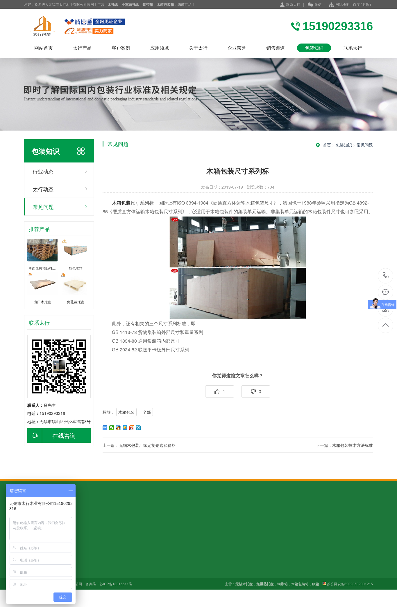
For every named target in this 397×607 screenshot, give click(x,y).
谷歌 (365, 4)
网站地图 (342, 4)
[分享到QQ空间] (125, 427)
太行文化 (153, 563)
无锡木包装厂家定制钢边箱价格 (147, 445)
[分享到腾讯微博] (138, 427)
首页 (327, 145)
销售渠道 (275, 47)
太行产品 (82, 47)
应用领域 (159, 47)
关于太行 (198, 47)
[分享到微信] (111, 427)
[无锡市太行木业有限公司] (88, 26)
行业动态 (43, 171)
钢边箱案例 (75, 563)
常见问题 (43, 206)
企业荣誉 (237, 47)
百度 (356, 4)
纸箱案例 (73, 572)
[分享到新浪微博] (131, 427)
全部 (147, 412)
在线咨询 (64, 435)
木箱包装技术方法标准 (352, 445)
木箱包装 (126, 412)
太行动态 (43, 189)
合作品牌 (153, 572)
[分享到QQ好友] (118, 427)
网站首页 (43, 47)
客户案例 (121, 47)
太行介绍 (153, 555)
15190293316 (386, 275)
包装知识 (314, 47)
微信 (317, 4)
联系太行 (293, 4)
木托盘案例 (75, 555)
